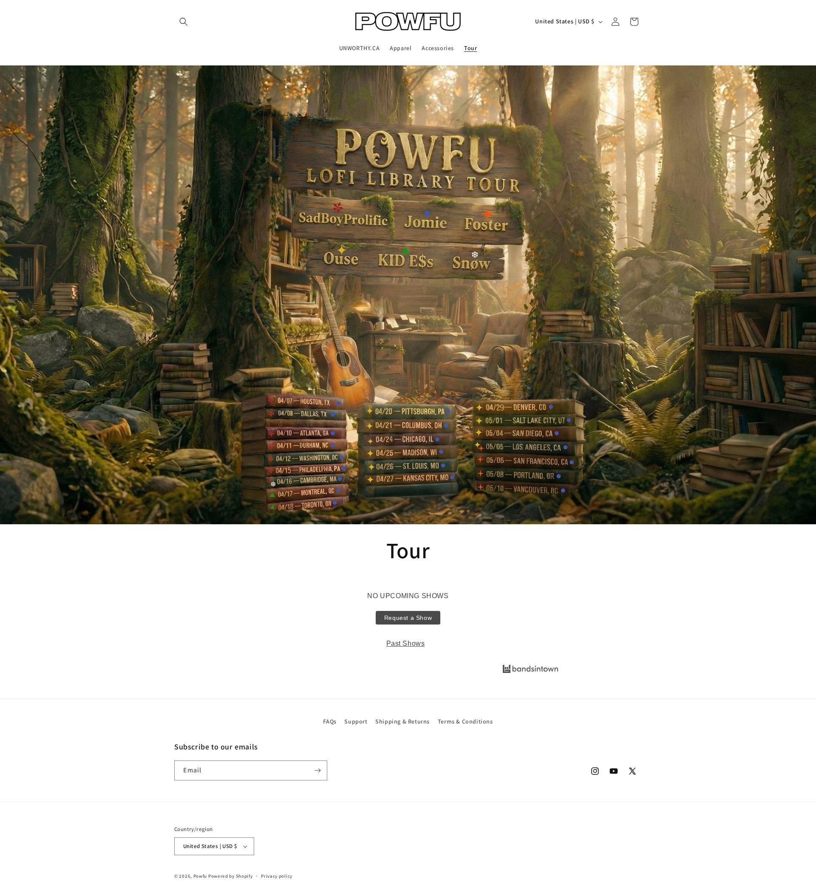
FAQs (329, 721)
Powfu (200, 876)
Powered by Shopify (230, 876)
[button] (183, 21)
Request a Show (408, 617)
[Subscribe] (317, 770)
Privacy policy (276, 876)
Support (355, 721)
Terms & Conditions (465, 721)
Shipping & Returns (402, 721)
